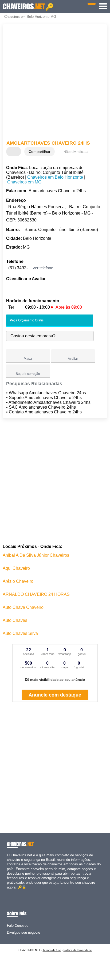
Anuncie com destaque (55, 695)
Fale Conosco (17, 926)
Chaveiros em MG (24, 182)
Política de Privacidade (78, 950)
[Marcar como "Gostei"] (11, 151)
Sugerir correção (28, 374)
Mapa (28, 358)
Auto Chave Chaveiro (23, 607)
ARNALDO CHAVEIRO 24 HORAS (36, 594)
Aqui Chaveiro (16, 568)
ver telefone (43, 268)
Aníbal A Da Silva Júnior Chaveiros (36, 555)
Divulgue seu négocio (23, 932)
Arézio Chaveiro (18, 581)
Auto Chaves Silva (20, 633)
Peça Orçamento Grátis (26, 320)
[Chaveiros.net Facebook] (8, 892)
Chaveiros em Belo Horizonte (55, 177)
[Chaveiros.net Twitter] (10, 892)
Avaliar (73, 358)
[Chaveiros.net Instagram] (13, 892)
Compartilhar (39, 151)
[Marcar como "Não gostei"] (17, 151)
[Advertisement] (55, 83)
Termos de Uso (52, 950)
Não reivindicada (76, 152)
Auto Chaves (15, 620)
